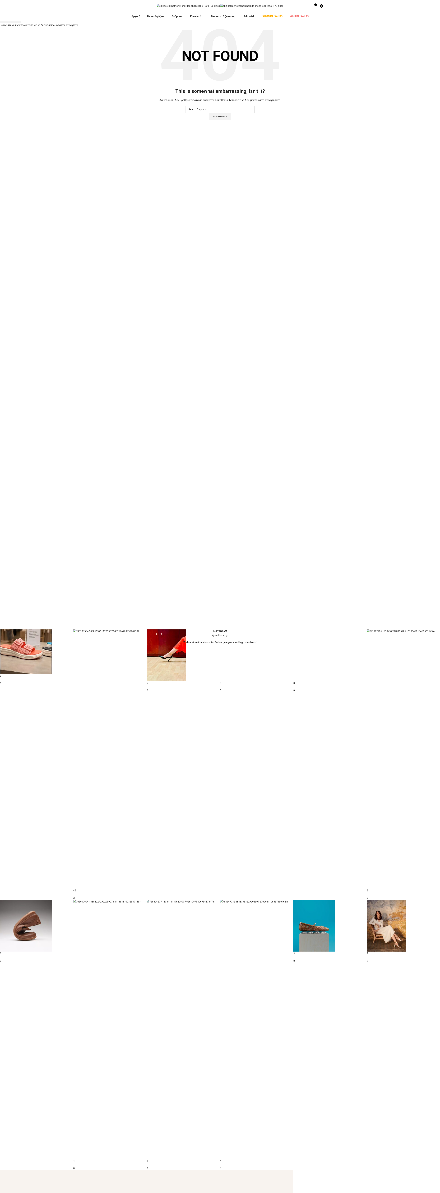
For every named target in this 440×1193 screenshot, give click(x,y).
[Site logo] (188, 5)
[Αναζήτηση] (303, 6)
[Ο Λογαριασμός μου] (308, 6)
